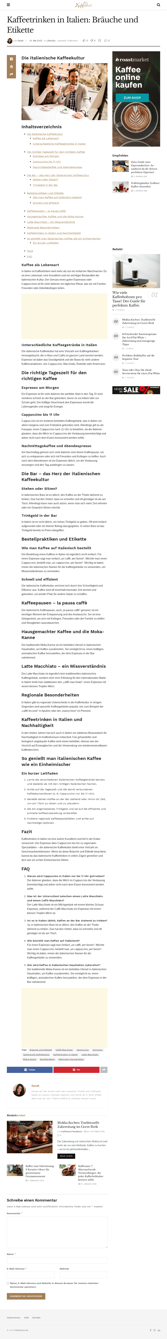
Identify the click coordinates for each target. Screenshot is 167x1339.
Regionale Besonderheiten (43, 227)
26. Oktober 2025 (95, 1131)
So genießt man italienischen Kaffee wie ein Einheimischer (64, 238)
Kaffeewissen (17, 1124)
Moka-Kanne (29, 1059)
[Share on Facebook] (11, 59)
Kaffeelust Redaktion (71, 1131)
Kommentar (15, 1213)
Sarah (20, 40)
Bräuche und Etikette (41, 1050)
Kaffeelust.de (21, 1330)
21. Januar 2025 (88, 1184)
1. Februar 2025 (35, 1180)
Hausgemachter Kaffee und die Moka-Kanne (55, 216)
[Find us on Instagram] (154, 1330)
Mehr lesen (67, 1155)
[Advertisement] (64, 316)
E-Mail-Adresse (17, 1268)
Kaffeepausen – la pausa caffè (46, 211)
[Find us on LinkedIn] (159, 1330)
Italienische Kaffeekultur (36, 1054)
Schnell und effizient (46, 202)
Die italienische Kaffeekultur (45, 134)
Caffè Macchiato (64, 1050)
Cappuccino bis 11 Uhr (47, 161)
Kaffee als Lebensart (46, 138)
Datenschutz (13, 1317)
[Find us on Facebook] (150, 1330)
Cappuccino (83, 1050)
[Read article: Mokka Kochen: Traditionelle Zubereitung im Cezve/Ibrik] (30, 1137)
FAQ (29, 256)
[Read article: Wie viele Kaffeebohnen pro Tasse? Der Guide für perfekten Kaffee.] (136, 271)
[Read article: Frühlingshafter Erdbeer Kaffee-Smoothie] (120, 187)
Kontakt (36, 1317)
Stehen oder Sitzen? (45, 179)
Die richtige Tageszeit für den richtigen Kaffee (56, 151)
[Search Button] (158, 5)
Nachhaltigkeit (47, 1059)
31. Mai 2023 (36, 40)
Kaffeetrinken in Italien (65, 1054)
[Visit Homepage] (83, 5)
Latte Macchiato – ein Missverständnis (51, 222)
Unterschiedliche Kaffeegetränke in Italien (59, 143)
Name (11, 1254)
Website (64, 1268)
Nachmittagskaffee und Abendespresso (57, 167)
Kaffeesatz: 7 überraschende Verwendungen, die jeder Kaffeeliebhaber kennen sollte (90, 1173)
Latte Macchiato (90, 1054)
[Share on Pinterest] (11, 67)
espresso (98, 1050)
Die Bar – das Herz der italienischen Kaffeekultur (58, 175)
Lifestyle (50, 40)
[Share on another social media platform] (11, 74)
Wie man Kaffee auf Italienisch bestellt (57, 197)
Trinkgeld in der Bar (45, 185)
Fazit (30, 250)
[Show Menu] (8, 5)
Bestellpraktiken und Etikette (45, 193)
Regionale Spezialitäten (71, 1059)
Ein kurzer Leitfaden (46, 242)
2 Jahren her (140, 191)
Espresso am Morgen (46, 156)
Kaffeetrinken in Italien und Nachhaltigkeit (54, 233)
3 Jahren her (140, 176)
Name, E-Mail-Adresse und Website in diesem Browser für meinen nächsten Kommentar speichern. (54, 1285)
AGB (26, 1317)
